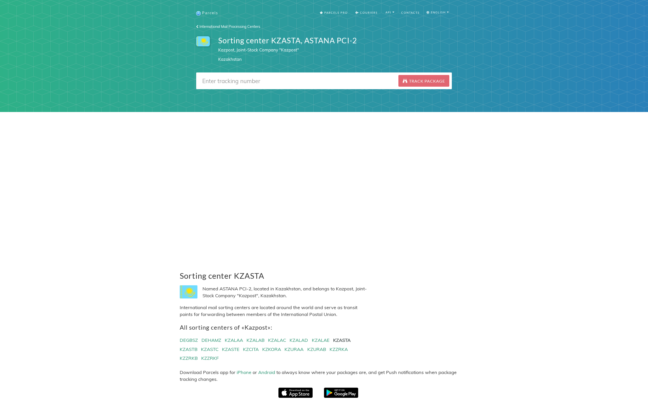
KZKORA (271, 349)
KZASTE (230, 349)
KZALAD (299, 340)
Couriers (368, 12)
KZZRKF (210, 358)
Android (266, 372)
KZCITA (251, 349)
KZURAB (316, 349)
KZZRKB (189, 358)
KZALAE (321, 340)
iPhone (244, 372)
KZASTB (188, 349)
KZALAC (277, 340)
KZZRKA (339, 349)
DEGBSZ (189, 340)
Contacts (410, 12)
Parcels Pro (335, 12)
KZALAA (234, 340)
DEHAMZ (211, 340)
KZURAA (294, 349)
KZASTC (209, 349)
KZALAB (256, 340)
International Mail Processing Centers (229, 26)
